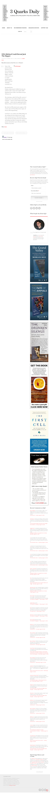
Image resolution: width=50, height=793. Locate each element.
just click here (32, 174)
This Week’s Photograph (34, 599)
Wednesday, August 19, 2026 (43, 654)
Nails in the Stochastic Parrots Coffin (36, 670)
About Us (9, 27)
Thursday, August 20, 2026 (40, 629)
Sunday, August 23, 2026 (40, 515)
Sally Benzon (32, 518)
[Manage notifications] (47, 790)
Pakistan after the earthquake (21, 132)
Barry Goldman (32, 632)
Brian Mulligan (32, 510)
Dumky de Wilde (34, 765)
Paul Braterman (33, 735)
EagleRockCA (32, 528)
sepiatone (32, 665)
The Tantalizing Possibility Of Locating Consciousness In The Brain (36, 730)
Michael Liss (32, 614)
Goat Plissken (32, 648)
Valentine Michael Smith (34, 675)
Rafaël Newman (33, 745)
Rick (30, 607)
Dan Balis (42, 762)
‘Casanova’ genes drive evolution (8, 132)
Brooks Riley (32, 595)
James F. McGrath (33, 568)
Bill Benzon (32, 624)
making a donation (12, 785)
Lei (30, 537)
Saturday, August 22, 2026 (34, 534)
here (6, 127)
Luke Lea (31, 725)
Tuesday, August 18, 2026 (38, 689)
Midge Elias (32, 684)
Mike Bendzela (32, 587)
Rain (31, 578)
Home (3, 27)
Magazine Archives (34, 27)
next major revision (33, 763)
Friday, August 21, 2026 (34, 592)
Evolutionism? (32, 515)
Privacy (41, 201)
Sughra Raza (32, 602)
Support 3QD (44, 27)
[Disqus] (14, 150)
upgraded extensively (35, 762)
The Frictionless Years (34, 542)
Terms (39, 201)
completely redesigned (39, 759)
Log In (20, 31)
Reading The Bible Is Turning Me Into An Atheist (38, 533)
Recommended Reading (20, 27)
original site (34, 758)
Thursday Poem (33, 611)
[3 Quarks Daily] (25, 16)
